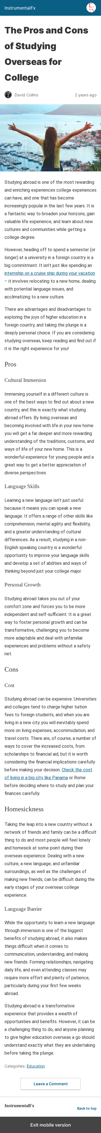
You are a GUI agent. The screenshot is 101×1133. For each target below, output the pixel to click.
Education (36, 1066)
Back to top (87, 1108)
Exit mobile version (50, 1125)
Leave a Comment (51, 1083)
